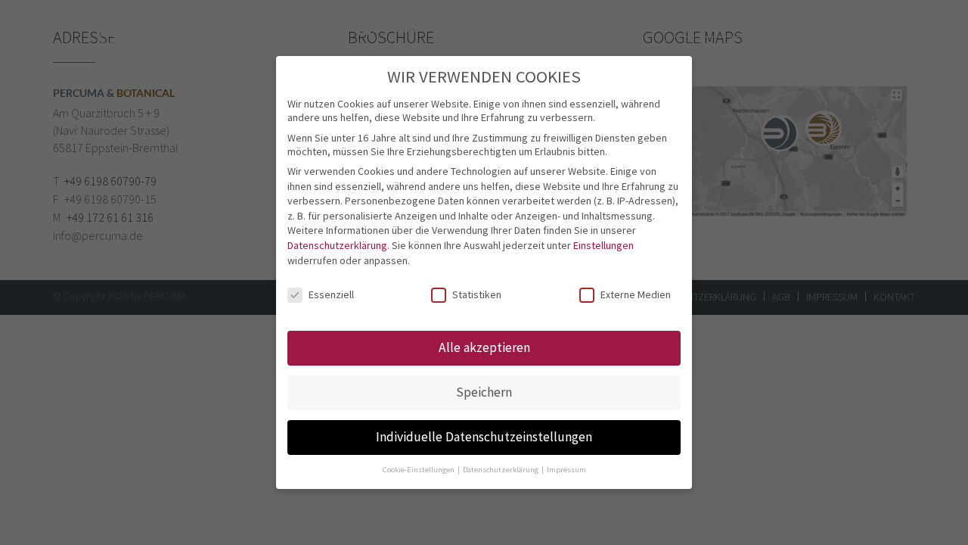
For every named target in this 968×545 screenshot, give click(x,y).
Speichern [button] (484, 392)
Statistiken (476, 294)
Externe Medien (635, 294)
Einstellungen (603, 245)
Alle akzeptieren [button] (484, 347)
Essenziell (331, 294)
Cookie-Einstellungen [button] (419, 470)
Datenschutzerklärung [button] (501, 470)
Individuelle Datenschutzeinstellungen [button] (484, 436)
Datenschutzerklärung (337, 245)
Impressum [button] (566, 470)
